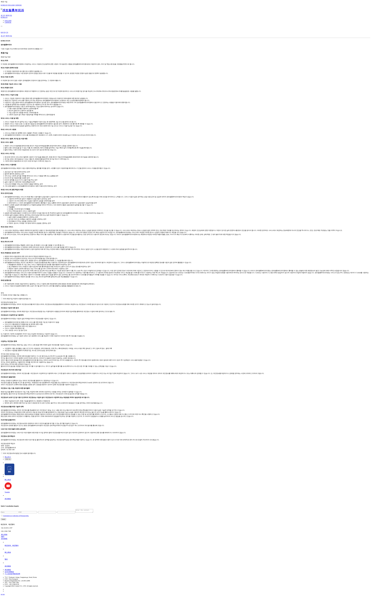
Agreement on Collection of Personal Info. (16, 516)
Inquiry (3, 519)
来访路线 (8, 570)
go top (3, 594)
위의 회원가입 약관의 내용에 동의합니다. (17, 298)
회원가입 (9, 15)
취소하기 (8, 457)
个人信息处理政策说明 (12, 574)
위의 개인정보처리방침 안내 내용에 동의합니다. (19, 453)
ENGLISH (11, 5)
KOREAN (4, 5)
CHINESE (18, 5)
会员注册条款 (9, 572)
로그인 (3, 15)
